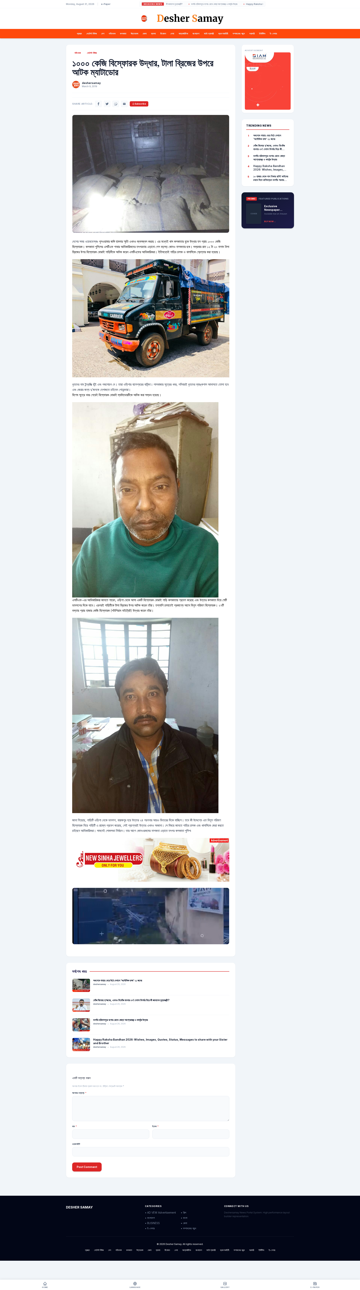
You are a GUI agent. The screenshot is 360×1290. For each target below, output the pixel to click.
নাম (74, 1126)
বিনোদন (163, 33)
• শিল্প (183, 1212)
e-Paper (105, 4)
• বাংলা (184, 1217)
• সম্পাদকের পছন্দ (188, 1228)
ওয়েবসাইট (76, 1144)
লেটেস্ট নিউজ (91, 33)
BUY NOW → (270, 221)
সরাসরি (252, 33)
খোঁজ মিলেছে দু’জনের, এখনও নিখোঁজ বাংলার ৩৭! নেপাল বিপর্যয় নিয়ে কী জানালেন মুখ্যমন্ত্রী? (131, 1000)
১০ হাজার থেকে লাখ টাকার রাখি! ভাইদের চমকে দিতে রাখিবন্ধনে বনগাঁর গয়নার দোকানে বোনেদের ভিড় (270, 178)
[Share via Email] (124, 104)
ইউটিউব (262, 33)
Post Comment (87, 1166)
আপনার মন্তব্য (79, 1092)
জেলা (144, 33)
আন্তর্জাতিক (183, 33)
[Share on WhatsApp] (115, 104)
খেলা (172, 33)
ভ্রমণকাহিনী (223, 33)
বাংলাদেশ (196, 33)
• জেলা (184, 1223)
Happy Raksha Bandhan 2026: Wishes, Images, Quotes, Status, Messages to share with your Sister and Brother (262, 4)
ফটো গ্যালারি (209, 33)
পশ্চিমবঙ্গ (112, 33)
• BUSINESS (152, 1223)
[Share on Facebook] (98, 104)
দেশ (102, 33)
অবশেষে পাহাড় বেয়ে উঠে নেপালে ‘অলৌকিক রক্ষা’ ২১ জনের (117, 980)
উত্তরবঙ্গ (134, 33)
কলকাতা (123, 33)
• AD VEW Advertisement (160, 1212)
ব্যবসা (153, 33)
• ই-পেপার (150, 1228)
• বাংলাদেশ (150, 1217)
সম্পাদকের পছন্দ (239, 33)
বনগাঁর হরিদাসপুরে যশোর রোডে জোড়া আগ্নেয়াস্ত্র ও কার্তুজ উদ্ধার (168, 4)
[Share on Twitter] (107, 104)
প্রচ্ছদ (79, 33)
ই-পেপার (273, 33)
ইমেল (155, 1126)
